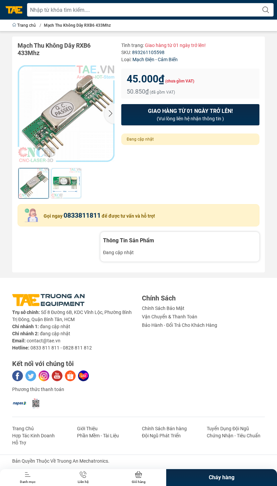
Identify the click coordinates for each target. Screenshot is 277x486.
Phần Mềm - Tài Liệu (98, 435)
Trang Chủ (23, 428)
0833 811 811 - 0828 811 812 (61, 347)
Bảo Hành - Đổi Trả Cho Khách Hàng (179, 325)
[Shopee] (70, 375)
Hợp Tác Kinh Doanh (33, 435)
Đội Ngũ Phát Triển (161, 435)
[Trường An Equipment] (13, 10)
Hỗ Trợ (19, 442)
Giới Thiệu (87, 428)
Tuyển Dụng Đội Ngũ (228, 428)
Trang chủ (26, 25)
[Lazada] (83, 375)
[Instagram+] (44, 375)
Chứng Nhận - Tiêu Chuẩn (233, 435)
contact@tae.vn (43, 340)
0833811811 (82, 215)
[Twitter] (30, 375)
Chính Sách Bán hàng (164, 428)
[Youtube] (57, 375)
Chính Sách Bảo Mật (163, 308)
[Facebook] (17, 375)
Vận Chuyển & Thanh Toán (169, 316)
